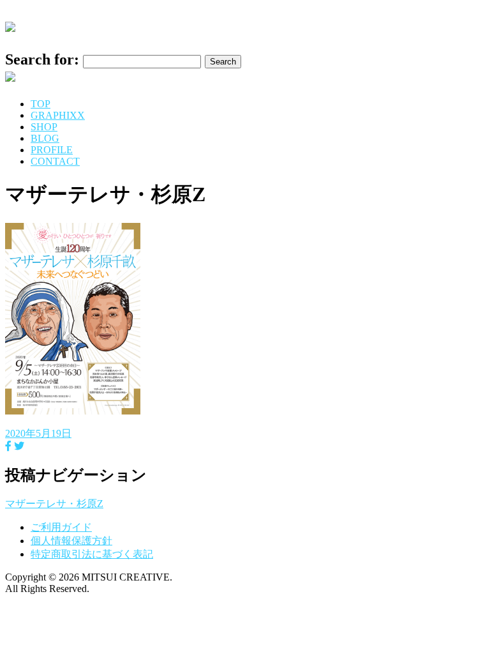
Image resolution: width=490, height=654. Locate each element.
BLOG (45, 138)
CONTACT (55, 161)
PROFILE (52, 149)
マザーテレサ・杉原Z (54, 503)
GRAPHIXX (58, 115)
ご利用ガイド (61, 527)
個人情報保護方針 (71, 540)
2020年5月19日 (38, 433)
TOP (40, 103)
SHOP (44, 126)
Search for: (42, 59)
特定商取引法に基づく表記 (92, 554)
